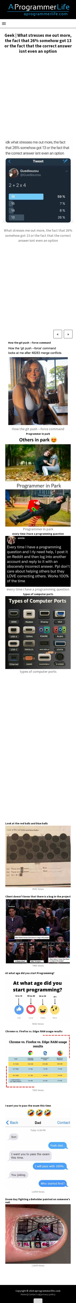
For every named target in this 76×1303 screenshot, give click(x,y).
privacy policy (48, 1294)
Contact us (34, 1294)
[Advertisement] (38, 96)
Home (24, 1294)
